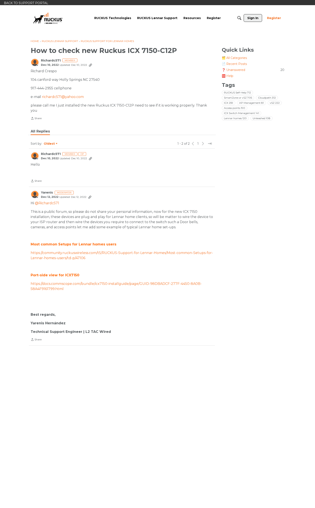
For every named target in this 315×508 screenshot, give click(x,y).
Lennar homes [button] (235, 118)
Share (36, 119)
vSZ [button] (275, 102)
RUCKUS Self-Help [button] (237, 92)
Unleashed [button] (261, 118)
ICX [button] (228, 102)
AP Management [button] (251, 102)
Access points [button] (234, 108)
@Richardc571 (47, 203)
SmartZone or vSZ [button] (238, 97)
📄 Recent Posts (234, 64)
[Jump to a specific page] (209, 143)
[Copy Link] (90, 65)
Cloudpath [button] (267, 97)
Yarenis (47, 192)
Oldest (49, 144)
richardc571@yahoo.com (63, 97)
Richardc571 (51, 60)
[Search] (239, 18)
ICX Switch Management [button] (241, 113)
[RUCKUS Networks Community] (48, 18)
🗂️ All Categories (234, 58)
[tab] (40, 131)
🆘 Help (227, 76)
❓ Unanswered (253, 70)
